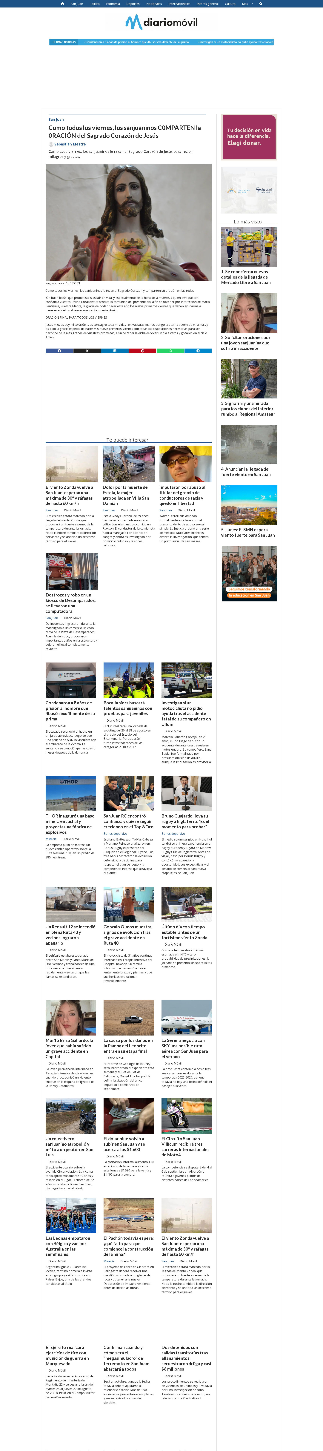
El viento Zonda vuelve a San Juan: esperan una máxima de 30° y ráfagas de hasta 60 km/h (69, 495)
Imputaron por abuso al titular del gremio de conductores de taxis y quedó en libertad (182, 495)
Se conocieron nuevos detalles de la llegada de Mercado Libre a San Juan (246, 277)
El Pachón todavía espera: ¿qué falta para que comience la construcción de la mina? (129, 1246)
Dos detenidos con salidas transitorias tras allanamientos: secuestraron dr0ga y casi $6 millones (186, 1358)
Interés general (208, 4)
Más (245, 4)
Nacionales (154, 4)
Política (95, 4)
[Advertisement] (161, 75)
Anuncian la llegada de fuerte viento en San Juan (246, 471)
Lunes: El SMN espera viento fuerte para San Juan (248, 532)
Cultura (230, 4)
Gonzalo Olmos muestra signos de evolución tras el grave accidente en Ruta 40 (127, 934)
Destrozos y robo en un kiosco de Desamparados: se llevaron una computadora (71, 602)
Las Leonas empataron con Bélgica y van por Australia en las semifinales (68, 1246)
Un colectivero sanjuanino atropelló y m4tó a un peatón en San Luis (69, 1146)
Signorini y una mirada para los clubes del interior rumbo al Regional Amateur (248, 409)
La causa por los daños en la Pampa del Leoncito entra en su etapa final (128, 1046)
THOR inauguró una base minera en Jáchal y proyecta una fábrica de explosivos (70, 824)
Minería (51, 839)
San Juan (77, 4)
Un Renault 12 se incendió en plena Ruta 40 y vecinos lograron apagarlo (71, 934)
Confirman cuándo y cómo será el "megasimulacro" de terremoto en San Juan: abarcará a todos (126, 1358)
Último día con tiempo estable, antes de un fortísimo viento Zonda (184, 932)
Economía (113, 4)
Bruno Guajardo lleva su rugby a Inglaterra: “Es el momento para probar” (185, 821)
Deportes (133, 4)
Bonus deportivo (115, 834)
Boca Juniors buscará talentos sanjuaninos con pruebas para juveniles (128, 708)
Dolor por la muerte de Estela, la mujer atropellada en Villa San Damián (126, 495)
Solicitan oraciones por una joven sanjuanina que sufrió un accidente (245, 343)
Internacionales (179, 4)
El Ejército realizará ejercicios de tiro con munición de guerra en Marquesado (67, 1355)
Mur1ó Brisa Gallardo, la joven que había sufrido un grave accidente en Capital (69, 1048)
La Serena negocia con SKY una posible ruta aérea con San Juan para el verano (185, 1048)
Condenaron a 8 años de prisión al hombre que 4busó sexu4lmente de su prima (70, 710)
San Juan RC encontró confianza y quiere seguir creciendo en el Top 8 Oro (128, 821)
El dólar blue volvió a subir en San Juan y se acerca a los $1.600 (124, 1144)
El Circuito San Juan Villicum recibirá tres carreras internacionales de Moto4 (186, 1146)
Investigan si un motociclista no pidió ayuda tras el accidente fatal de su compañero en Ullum (188, 42)
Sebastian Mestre (70, 144)
